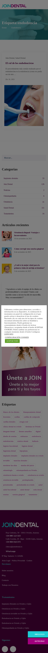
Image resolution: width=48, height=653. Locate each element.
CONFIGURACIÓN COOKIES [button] (17, 337)
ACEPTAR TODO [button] (12, 341)
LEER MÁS (8, 334)
